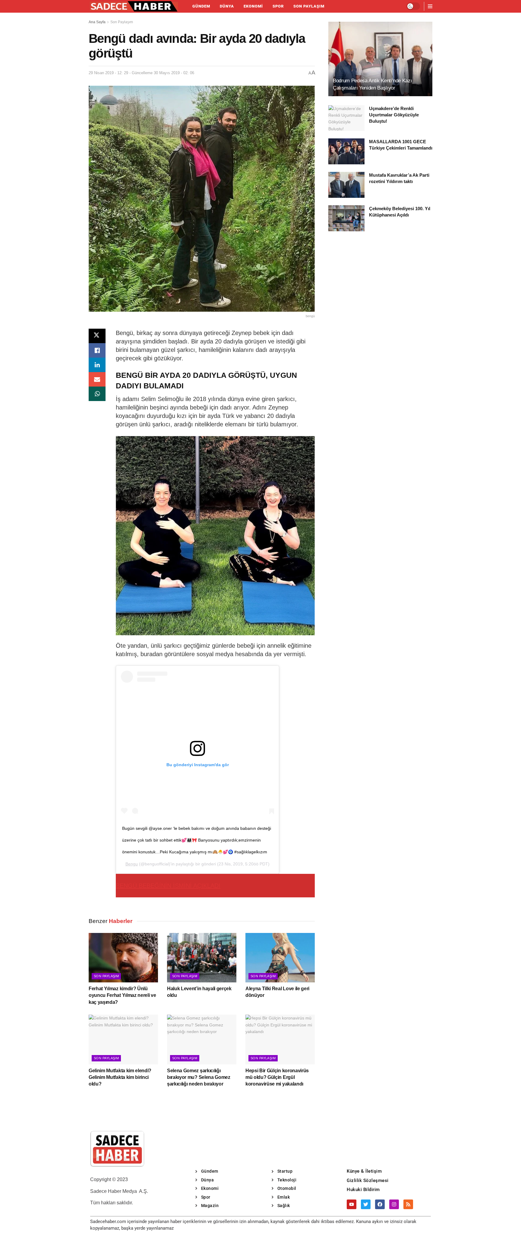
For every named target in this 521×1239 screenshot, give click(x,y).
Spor (278, 6)
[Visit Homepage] (134, 6)
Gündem (201, 6)
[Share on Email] (97, 379)
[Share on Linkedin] (97, 365)
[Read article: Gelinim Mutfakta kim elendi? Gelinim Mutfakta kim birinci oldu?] (123, 1039)
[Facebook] (380, 1204)
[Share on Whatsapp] (97, 394)
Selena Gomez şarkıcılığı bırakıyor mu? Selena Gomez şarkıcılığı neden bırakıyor (198, 1077)
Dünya (227, 6)
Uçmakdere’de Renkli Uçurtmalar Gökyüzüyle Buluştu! (394, 115)
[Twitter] (366, 1204)
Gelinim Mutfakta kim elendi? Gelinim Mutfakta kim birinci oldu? (120, 1077)
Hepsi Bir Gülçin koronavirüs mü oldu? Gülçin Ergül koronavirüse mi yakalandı (277, 1077)
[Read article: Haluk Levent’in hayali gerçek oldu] (201, 957)
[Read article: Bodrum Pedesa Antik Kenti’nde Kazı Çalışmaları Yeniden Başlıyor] (380, 59)
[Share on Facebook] (97, 350)
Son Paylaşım (308, 6)
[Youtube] (351, 1204)
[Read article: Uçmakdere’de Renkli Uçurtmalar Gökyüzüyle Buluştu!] (346, 118)
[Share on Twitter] (97, 336)
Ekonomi (253, 6)
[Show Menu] (430, 6)
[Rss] (408, 1204)
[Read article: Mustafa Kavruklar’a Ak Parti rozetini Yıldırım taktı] (346, 185)
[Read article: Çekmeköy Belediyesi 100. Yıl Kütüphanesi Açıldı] (346, 218)
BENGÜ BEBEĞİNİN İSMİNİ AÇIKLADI (168, 885)
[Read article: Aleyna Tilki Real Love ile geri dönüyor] (280, 957)
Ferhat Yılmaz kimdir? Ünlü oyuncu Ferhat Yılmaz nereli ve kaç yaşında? (122, 995)
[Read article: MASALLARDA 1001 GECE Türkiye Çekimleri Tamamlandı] (346, 151)
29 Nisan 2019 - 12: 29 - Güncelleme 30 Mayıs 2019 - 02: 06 (141, 73)
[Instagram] (394, 1204)
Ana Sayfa (97, 22)
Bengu (131, 863)
